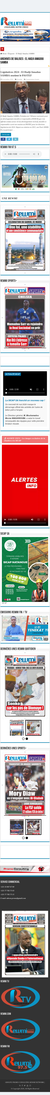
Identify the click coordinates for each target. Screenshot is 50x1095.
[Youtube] (27, 1085)
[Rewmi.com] (16, 22)
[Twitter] (25, 1085)
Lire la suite (5, 135)
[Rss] (20, 1085)
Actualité (19, 79)
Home (4, 54)
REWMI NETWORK (37, 1082)
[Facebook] (22, 1085)
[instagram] (30, 1085)
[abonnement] (49, 66)
